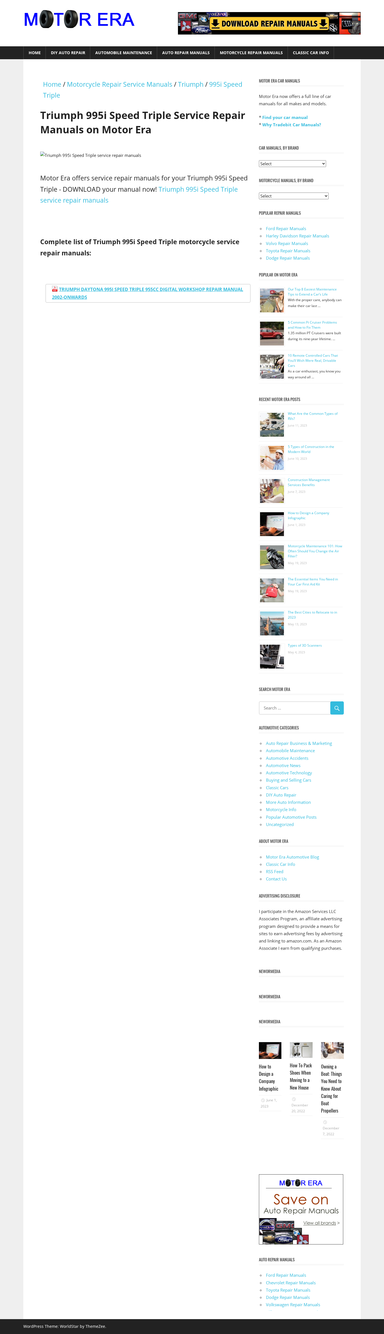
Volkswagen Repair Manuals (293, 1304)
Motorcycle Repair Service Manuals (119, 84)
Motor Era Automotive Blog (292, 857)
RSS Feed (274, 871)
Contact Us (276, 879)
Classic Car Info (311, 52)
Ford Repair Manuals (286, 228)
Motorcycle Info (281, 809)
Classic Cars (277, 787)
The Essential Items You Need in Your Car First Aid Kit (313, 582)
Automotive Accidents (287, 758)
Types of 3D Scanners (305, 645)
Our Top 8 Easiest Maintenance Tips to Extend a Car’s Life (312, 292)
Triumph (191, 84)
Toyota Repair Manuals (288, 250)
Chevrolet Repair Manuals (291, 1282)
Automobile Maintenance (123, 52)
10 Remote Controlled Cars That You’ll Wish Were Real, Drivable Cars (313, 360)
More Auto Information (288, 802)
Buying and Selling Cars (288, 780)
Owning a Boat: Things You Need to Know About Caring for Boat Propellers (331, 1088)
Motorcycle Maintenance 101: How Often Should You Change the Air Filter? (315, 551)
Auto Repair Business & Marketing (299, 743)
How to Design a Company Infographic (268, 1077)
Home (35, 52)
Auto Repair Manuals (186, 52)
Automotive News (283, 765)
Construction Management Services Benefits (309, 482)
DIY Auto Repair (68, 52)
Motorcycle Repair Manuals (251, 52)
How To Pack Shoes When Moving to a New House (301, 1076)
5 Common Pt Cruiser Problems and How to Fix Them (312, 325)
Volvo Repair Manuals (287, 243)
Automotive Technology (289, 772)
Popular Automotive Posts (291, 817)
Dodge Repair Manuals (288, 258)
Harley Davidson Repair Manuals (297, 236)
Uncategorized (280, 824)
